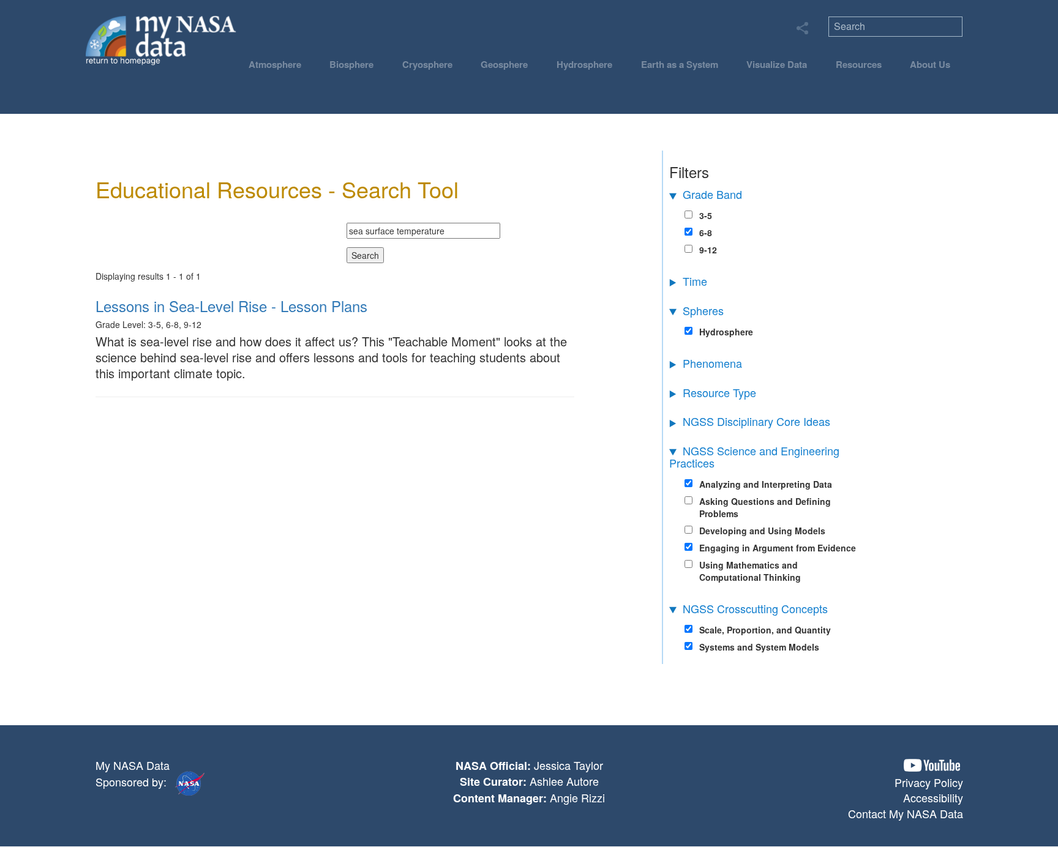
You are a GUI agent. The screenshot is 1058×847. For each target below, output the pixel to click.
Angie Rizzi (577, 797)
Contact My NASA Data (905, 813)
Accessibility (933, 797)
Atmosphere (275, 64)
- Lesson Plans (231, 305)
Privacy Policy (929, 782)
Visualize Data (776, 64)
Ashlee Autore (564, 781)
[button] (932, 765)
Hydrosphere (584, 64)
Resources (859, 64)
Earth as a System (679, 64)
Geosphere (504, 64)
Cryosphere (427, 64)
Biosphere (351, 64)
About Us (930, 64)
